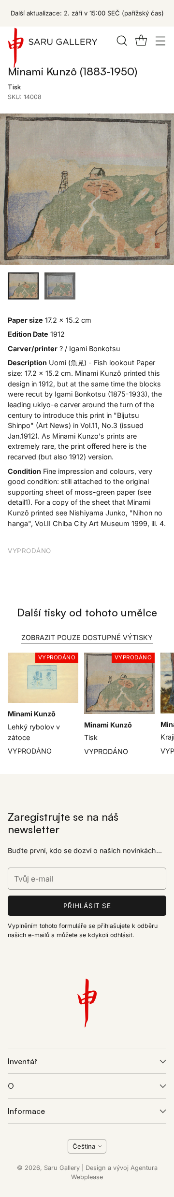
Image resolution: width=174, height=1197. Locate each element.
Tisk (91, 737)
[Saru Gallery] (52, 50)
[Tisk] (87, 189)
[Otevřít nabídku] (160, 40)
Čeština (83, 1146)
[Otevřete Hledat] (121, 40)
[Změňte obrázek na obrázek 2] (59, 285)
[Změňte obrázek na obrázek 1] (23, 285)
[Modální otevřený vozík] (141, 40)
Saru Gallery (62, 1167)
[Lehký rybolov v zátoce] (43, 678)
